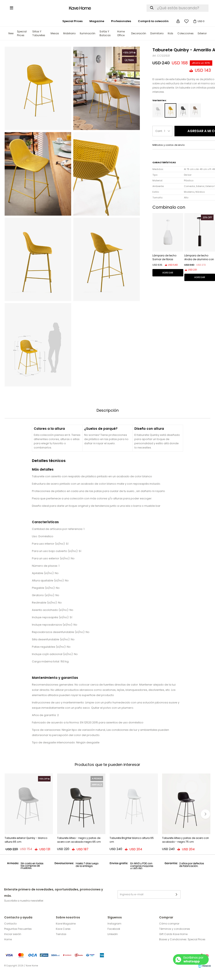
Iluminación (87, 33)
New (11, 33)
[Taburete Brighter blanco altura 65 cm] (134, 803)
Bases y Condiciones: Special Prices (182, 939)
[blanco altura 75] (158, 110)
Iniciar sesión (12, 934)
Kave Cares (63, 929)
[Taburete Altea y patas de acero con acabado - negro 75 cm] (186, 803)
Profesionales (121, 21)
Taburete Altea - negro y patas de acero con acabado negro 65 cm (79, 840)
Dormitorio (157, 33)
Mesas (55, 33)
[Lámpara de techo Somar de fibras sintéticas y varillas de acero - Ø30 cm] (167, 232)
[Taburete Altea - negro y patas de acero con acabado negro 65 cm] (81, 803)
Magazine (96, 21)
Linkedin (113, 934)
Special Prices (22, 33)
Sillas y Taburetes (38, 33)
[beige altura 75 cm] (195, 110)
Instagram (114, 923)
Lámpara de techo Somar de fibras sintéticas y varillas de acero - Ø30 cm (166, 258)
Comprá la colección (153, 21)
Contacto (10, 923)
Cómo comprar (169, 923)
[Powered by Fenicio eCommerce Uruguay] (204, 966)
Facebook (114, 929)
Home (8, 939)
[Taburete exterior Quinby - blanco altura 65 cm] (29, 803)
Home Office (121, 33)
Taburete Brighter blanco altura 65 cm (132, 840)
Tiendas (61, 934)
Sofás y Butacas (105, 33)
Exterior (202, 33)
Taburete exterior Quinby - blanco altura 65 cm (26, 840)
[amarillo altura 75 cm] (170, 110)
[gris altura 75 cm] (183, 110)
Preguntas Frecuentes (18, 929)
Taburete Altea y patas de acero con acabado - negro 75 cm (185, 840)
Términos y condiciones (174, 929)
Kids (170, 33)
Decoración (138, 33)
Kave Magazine (66, 923)
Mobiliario (69, 33)
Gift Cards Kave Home (173, 934)
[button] (205, 814)
